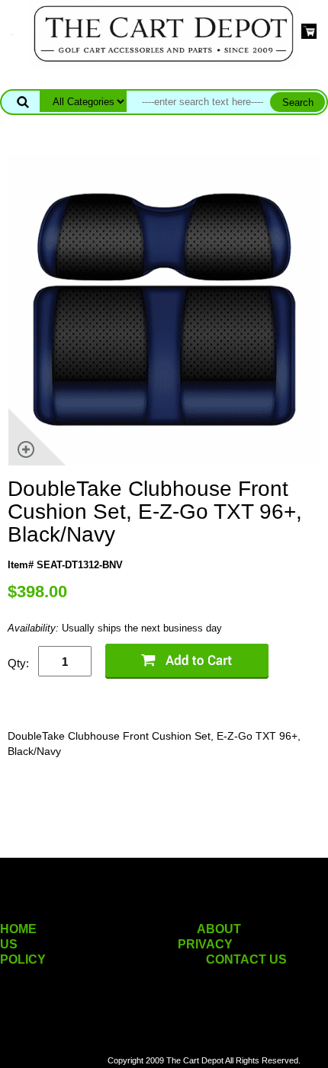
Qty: (18, 663)
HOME (18, 929)
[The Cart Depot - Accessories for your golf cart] (164, 33)
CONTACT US (246, 959)
